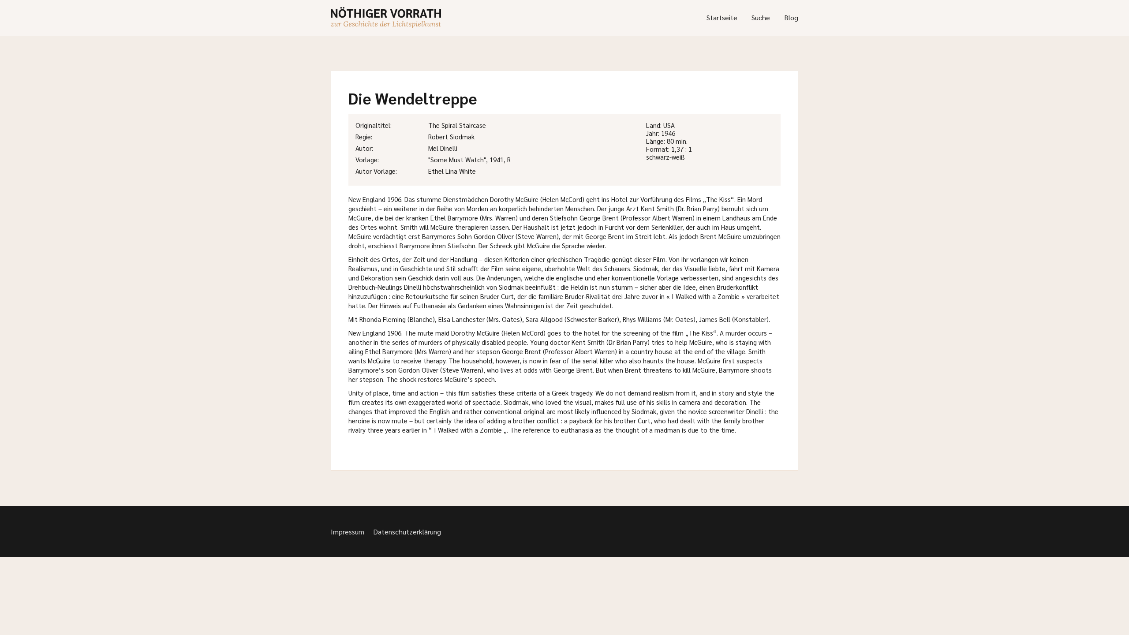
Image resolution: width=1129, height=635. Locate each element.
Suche (760, 17)
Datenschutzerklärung (407, 531)
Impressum (347, 531)
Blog (791, 17)
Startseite (722, 17)
